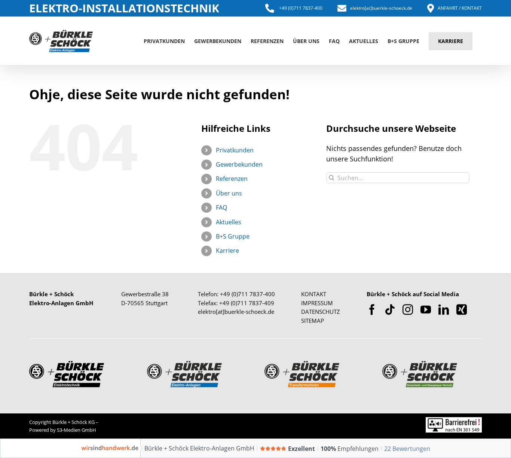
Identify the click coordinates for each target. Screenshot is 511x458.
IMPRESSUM (317, 303)
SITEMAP (312, 320)
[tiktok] (390, 309)
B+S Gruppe (233, 236)
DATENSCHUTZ (320, 311)
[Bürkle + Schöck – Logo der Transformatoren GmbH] (301, 364)
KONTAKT (313, 294)
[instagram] (408, 309)
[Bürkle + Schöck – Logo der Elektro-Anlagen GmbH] (184, 364)
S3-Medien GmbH (76, 430)
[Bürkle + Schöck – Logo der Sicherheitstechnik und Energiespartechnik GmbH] (419, 364)
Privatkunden (235, 150)
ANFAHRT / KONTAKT (460, 8)
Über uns (229, 193)
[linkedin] (443, 309)
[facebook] (372, 309)
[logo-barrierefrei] (454, 420)
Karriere (227, 250)
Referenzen (232, 179)
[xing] (461, 309)
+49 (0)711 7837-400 (300, 8)
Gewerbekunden (239, 164)
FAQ (221, 207)
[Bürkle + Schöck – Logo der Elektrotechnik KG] (66, 364)
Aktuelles (228, 222)
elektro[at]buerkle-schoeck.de (381, 8)
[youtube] (425, 309)
